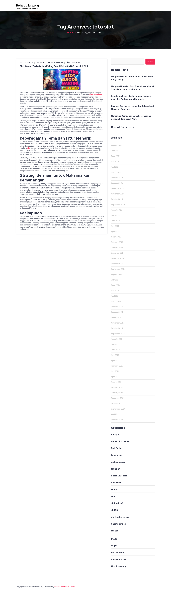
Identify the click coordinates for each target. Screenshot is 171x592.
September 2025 (118, 205)
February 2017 (117, 420)
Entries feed (117, 552)
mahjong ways (118, 462)
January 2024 (117, 312)
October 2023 (117, 328)
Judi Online (116, 448)
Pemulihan (116, 482)
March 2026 (116, 172)
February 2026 (117, 178)
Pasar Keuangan (119, 476)
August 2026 (116, 145)
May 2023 (115, 355)
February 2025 (117, 242)
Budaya (115, 434)
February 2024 (117, 307)
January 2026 (117, 183)
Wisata (114, 531)
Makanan (115, 469)
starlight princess (120, 517)
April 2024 (115, 296)
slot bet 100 (117, 503)
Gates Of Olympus (120, 441)
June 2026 (115, 156)
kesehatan (116, 455)
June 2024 (115, 285)
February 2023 (117, 366)
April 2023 (115, 361)
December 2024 (117, 253)
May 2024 (115, 291)
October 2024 (117, 264)
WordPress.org (118, 566)
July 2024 (115, 280)
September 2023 (118, 334)
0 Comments (74, 62)
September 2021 (118, 409)
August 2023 (116, 339)
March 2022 (116, 382)
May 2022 (115, 371)
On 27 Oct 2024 (26, 62)
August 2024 (116, 274)
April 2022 (115, 377)
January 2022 (117, 393)
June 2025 (115, 221)
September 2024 (118, 269)
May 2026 (115, 162)
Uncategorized (57, 62)
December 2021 (117, 398)
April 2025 (115, 231)
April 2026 (115, 167)
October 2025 (117, 199)
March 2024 (116, 301)
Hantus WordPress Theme (64, 587)
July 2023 (115, 344)
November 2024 (117, 258)
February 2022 (117, 387)
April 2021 (115, 414)
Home (70, 32)
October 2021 (116, 404)
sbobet (114, 489)
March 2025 (116, 237)
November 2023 (117, 323)
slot (29, 148)
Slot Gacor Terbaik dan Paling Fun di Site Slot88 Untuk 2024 (54, 66)
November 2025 (117, 194)
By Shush (40, 62)
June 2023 (115, 350)
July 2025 (115, 215)
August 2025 (116, 210)
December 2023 (117, 318)
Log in (114, 545)
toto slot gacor (95, 95)
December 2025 (117, 188)
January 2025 (117, 248)
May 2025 (115, 226)
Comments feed (119, 559)
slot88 (114, 510)
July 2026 (115, 151)
